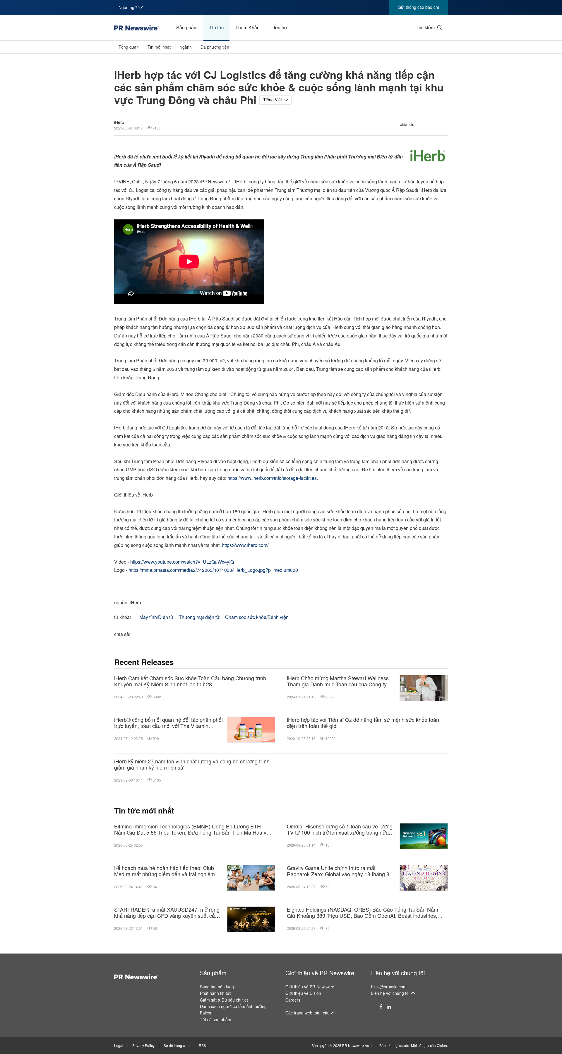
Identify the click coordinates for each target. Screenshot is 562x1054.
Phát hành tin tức (216, 993)
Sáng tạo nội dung (217, 987)
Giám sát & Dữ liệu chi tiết (224, 1000)
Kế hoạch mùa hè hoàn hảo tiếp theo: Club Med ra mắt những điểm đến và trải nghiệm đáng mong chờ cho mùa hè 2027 (164, 871)
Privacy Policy (143, 1045)
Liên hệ (279, 27)
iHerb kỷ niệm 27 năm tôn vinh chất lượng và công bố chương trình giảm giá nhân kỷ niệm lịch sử (192, 764)
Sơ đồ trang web (177, 1045)
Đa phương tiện (215, 47)
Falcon (206, 1013)
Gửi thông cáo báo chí (418, 7)
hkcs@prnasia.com (389, 987)
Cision (442, 1045)
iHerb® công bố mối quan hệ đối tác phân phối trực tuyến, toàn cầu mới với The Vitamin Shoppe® (168, 723)
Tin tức (216, 27)
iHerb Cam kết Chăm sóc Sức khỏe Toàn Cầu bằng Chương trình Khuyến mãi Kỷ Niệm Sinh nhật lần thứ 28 (190, 681)
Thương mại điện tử (199, 617)
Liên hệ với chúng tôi (398, 972)
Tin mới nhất (159, 47)
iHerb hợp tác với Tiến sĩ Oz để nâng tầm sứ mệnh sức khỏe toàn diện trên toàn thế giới (363, 723)
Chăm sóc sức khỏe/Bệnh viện (257, 617)
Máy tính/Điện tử (156, 617)
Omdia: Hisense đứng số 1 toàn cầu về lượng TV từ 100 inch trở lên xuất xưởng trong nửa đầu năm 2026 (340, 829)
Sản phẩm (187, 27)
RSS (202, 1045)
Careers (292, 1000)
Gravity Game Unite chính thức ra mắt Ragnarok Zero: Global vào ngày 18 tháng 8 (338, 871)
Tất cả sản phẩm (215, 1019)
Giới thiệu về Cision (303, 993)
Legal (118, 1045)
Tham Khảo (247, 27)
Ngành (185, 47)
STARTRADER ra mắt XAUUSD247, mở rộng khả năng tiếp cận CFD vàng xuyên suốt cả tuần (167, 912)
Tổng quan (129, 47)
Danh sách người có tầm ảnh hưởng (233, 1006)
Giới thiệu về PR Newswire (319, 972)
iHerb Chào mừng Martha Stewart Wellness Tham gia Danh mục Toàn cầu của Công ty (338, 681)
